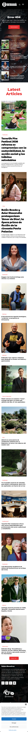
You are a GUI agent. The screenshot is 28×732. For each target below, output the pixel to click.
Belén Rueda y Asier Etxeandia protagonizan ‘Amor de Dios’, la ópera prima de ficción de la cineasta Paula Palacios (18, 56)
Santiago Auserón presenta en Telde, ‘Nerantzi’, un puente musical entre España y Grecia (13, 609)
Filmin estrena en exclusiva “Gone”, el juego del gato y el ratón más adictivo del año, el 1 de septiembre (13, 400)
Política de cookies (12, 730)
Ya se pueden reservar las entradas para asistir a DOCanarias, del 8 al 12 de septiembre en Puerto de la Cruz (13, 484)
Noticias (13, 73)
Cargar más (13, 658)
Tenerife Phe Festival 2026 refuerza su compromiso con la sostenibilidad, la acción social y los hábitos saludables (17, 45)
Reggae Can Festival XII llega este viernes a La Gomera (18, 66)
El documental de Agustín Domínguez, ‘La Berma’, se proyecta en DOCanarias (17, 77)
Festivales (13, 40)
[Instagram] (6, 683)
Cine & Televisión (6, 396)
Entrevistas (5, 646)
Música (4, 605)
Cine (12, 51)
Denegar (14, 723)
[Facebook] (3, 683)
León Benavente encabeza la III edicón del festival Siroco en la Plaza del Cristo (13, 568)
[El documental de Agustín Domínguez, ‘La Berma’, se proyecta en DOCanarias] (5, 75)
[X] (10, 683)
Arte (3, 437)
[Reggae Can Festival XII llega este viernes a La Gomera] (5, 65)
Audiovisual (5, 521)
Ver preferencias (14, 726)
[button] (26, 704)
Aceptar (14, 719)
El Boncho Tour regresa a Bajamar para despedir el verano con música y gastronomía (13, 359)
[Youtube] (14, 683)
